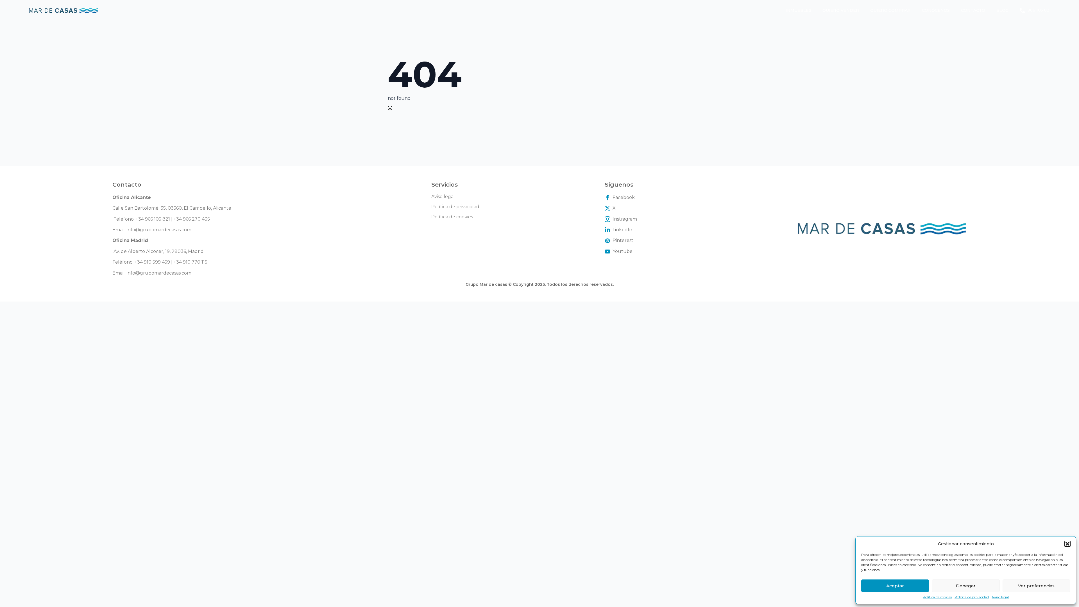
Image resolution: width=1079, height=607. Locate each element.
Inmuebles (798, 10)
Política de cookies (937, 597)
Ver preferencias (1036, 585)
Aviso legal (1000, 597)
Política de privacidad (972, 597)
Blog (1002, 10)
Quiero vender (840, 10)
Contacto (973, 10)
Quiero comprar (890, 10)
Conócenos (936, 10)
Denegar (966, 585)
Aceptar (895, 585)
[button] (1067, 544)
